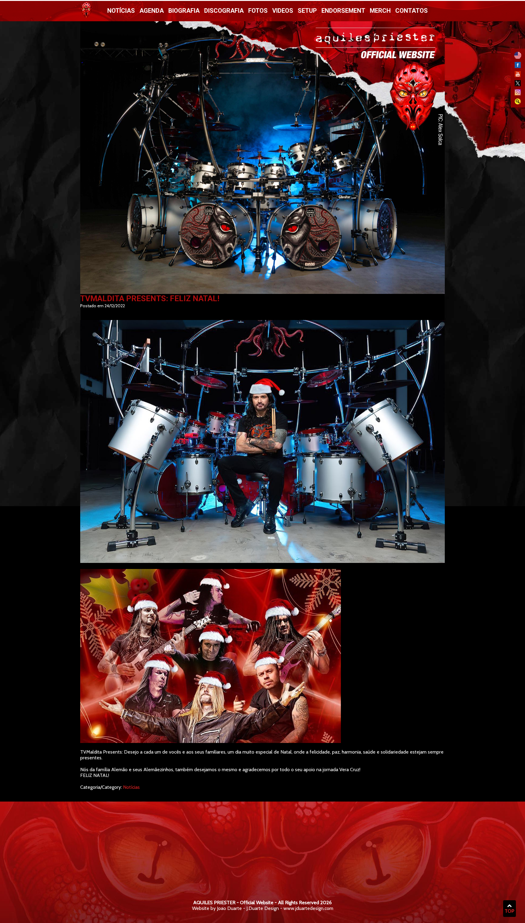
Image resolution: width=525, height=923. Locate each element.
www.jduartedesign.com (308, 908)
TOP (509, 911)
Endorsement (343, 10)
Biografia (184, 10)
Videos (282, 10)
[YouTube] (518, 75)
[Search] (518, 103)
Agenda (151, 10)
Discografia (224, 10)
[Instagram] (518, 94)
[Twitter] (518, 84)
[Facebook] (518, 66)
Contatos (411, 10)
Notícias (121, 10)
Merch (380, 10)
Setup (307, 10)
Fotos (258, 10)
